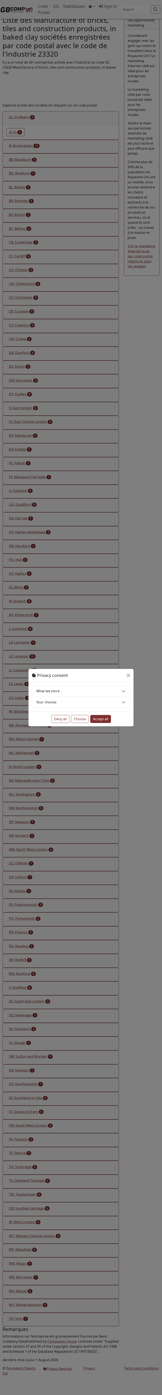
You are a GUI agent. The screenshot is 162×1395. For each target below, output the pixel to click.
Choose (80, 719)
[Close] (128, 675)
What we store (47, 691)
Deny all (60, 719)
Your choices (46, 702)
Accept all (100, 719)
